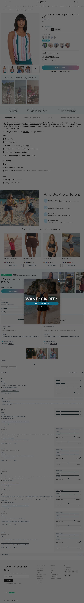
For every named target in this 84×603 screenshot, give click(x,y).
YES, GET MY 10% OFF (42, 303)
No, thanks (42, 306)
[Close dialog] (59, 281)
